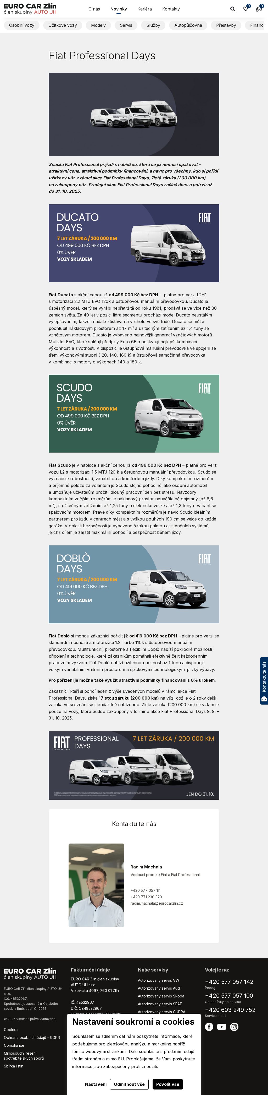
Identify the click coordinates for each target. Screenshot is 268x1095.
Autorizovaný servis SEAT (160, 1004)
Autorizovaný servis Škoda (161, 996)
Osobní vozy (21, 25)
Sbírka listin (13, 1066)
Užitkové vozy (62, 25)
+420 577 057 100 (229, 995)
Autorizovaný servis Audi (159, 988)
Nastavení (96, 1084)
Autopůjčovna (188, 25)
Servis (126, 25)
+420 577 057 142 (229, 981)
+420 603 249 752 (230, 1009)
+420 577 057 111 (145, 890)
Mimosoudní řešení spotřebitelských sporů (24, 1055)
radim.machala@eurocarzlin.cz (157, 903)
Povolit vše (167, 1084)
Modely (98, 25)
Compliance (14, 1045)
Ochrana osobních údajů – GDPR (32, 1037)
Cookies (11, 1029)
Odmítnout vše (129, 1084)
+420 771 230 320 (146, 897)
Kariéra (144, 9)
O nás (94, 9)
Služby (153, 25)
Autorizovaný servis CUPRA (161, 1012)
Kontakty (171, 9)
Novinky (118, 9)
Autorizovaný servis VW (158, 980)
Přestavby (226, 25)
